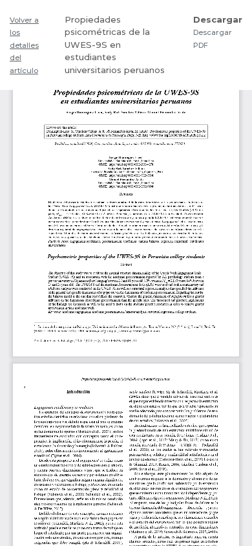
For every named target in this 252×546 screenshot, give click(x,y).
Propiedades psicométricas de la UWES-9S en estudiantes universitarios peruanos (115, 44)
